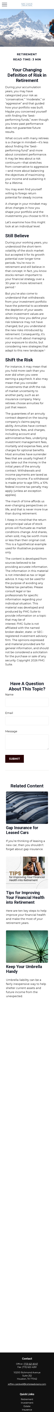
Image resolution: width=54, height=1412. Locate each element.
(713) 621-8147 (31, 1364)
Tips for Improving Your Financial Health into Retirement (25, 897)
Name (9, 694)
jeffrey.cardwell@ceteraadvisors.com (27, 1384)
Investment (27, 1402)
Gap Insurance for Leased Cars (22, 830)
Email (9, 713)
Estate (27, 1406)
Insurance (27, 1409)
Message (11, 731)
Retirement (27, 1399)
